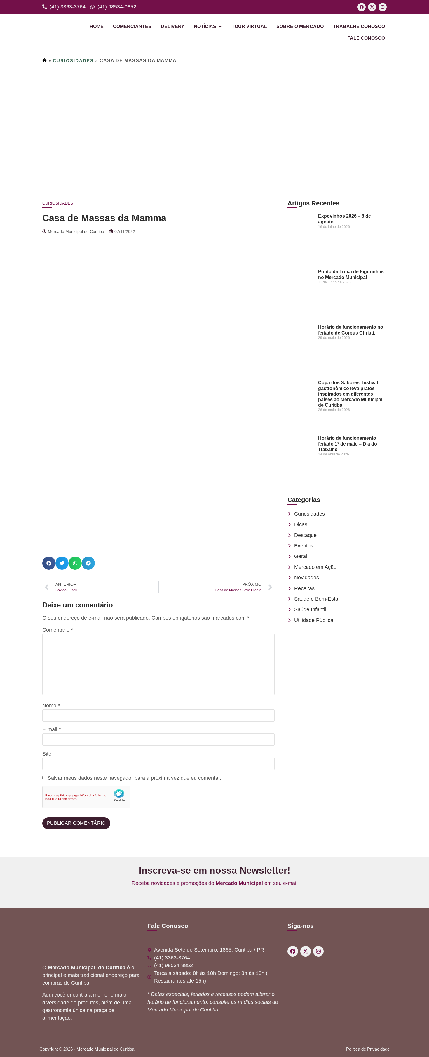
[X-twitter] (372, 7)
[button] (48, 563)
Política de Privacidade (368, 1048)
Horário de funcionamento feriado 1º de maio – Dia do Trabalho (347, 444)
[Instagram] (383, 7)
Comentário (57, 630)
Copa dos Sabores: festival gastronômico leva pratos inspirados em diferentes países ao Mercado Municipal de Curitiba (350, 394)
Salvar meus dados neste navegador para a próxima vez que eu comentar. (134, 778)
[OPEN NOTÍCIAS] (220, 26)
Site (46, 754)
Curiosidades (73, 60)
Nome (51, 705)
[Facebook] (362, 7)
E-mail (51, 729)
